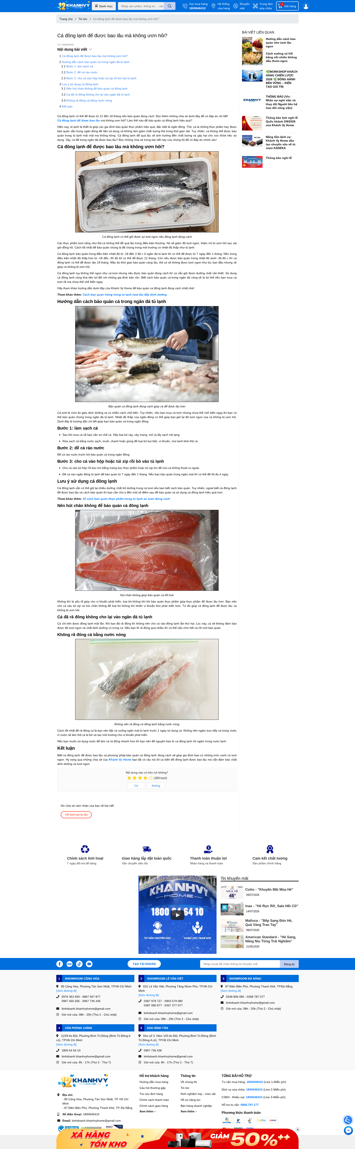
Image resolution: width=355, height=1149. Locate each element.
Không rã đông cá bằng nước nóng (89, 100)
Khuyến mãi (245, 6)
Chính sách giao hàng (153, 1105)
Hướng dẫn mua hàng (153, 1082)
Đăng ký (289, 964)
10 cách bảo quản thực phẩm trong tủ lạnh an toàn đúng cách (126, 498)
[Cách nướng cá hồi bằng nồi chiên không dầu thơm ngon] (252, 58)
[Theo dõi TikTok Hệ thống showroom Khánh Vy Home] (79, 963)
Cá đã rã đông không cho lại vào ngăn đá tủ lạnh (98, 94)
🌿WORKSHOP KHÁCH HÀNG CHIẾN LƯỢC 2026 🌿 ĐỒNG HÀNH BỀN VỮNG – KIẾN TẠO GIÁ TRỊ (281, 79)
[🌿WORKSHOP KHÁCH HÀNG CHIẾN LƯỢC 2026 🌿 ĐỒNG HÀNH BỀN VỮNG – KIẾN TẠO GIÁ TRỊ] (252, 75)
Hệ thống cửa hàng (224, 6)
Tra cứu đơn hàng (151, 1093)
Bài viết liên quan (258, 32)
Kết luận (67, 106)
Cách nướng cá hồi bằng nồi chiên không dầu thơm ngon (281, 57)
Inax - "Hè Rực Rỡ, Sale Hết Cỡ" (271, 906)
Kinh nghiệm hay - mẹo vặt (198, 1093)
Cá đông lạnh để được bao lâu (78, 120)
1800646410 (197, 8)
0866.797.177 (250, 1104)
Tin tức (185, 1088)
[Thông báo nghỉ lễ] (252, 162)
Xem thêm (146, 1111)
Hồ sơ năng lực (191, 1099)
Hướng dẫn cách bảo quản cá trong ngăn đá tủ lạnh (95, 62)
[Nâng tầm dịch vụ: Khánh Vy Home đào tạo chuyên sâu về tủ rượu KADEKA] (252, 141)
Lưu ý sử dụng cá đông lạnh (80, 84)
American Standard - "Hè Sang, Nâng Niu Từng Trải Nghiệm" (270, 939)
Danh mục (106, 6)
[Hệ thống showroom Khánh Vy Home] (73, 6)
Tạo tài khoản (144, 964)
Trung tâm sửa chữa (266, 6)
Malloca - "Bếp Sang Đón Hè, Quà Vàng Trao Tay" (268, 923)
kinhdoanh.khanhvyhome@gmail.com (96, 1120)
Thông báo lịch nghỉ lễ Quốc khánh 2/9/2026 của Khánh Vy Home (282, 121)
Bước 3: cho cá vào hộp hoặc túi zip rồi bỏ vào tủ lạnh (101, 78)
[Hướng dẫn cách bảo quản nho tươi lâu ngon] (252, 44)
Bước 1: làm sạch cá (79, 66)
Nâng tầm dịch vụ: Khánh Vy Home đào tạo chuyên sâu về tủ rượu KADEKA (280, 142)
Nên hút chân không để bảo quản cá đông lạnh (97, 88)
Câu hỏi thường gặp (152, 1088)
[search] (169, 6)
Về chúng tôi (189, 1082)
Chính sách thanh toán (154, 1099)
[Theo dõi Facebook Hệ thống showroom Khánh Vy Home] (59, 963)
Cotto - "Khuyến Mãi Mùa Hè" (269, 889)
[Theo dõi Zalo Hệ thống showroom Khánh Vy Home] (69, 963)
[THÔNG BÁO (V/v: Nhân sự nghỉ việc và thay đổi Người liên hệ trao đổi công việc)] (252, 100)
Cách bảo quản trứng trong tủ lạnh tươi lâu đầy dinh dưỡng (125, 294)
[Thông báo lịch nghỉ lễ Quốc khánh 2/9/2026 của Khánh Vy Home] (252, 123)
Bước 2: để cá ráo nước (81, 72)
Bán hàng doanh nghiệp (196, 1105)
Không (156, 785)
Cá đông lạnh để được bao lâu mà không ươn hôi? (95, 56)
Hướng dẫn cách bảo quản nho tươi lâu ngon (281, 42)
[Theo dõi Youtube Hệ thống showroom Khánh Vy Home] (89, 963)
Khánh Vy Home (120, 759)
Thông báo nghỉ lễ (279, 158)
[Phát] (177, 915)
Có (136, 785)
